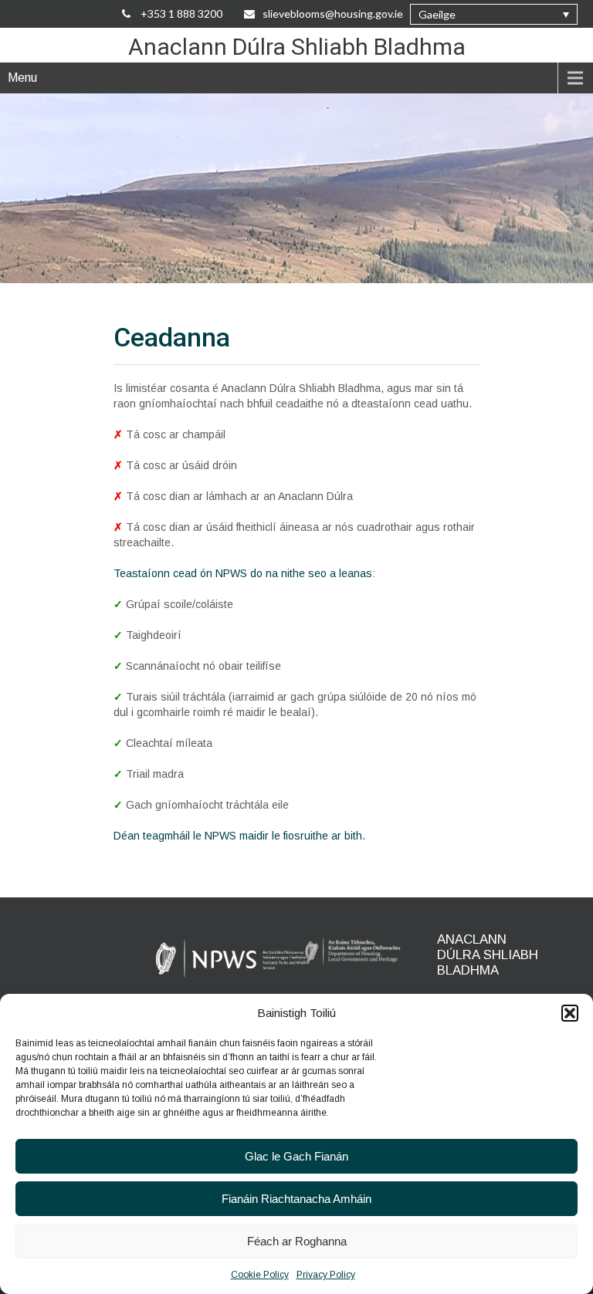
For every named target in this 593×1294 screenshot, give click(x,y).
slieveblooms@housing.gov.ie (333, 13)
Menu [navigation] (22, 77)
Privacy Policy (325, 1274)
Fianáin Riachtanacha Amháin (296, 1198)
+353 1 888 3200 (180, 13)
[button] (570, 1013)
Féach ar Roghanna (297, 1241)
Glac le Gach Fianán (296, 1156)
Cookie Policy (260, 1274)
